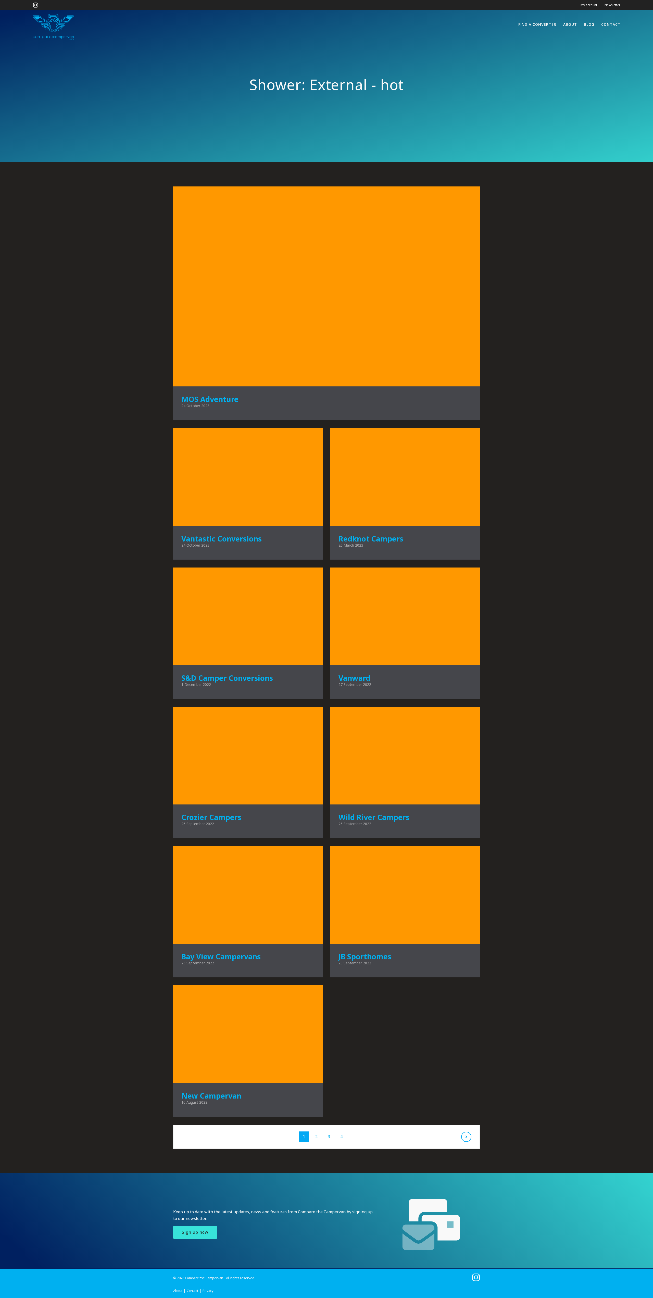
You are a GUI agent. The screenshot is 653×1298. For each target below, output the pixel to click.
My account (589, 5)
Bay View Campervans (221, 956)
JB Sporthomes (364, 956)
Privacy (208, 1290)
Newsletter (612, 5)
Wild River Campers (373, 817)
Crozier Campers (211, 817)
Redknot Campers (370, 539)
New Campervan (211, 1096)
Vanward (354, 678)
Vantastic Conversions (221, 539)
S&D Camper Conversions (227, 678)
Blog (589, 24)
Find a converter (537, 24)
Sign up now (195, 1232)
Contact (611, 24)
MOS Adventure (209, 399)
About (570, 24)
